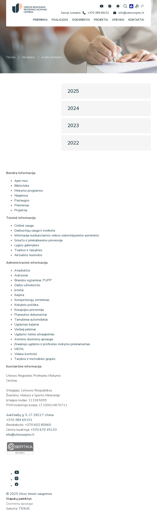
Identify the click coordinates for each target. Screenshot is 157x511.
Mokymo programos (28, 190)
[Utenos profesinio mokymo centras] (29, 8)
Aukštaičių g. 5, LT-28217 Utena (30, 415)
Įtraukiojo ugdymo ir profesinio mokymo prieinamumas (52, 344)
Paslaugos (21, 200)
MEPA (19, 349)
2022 (73, 143)
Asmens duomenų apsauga (33, 339)
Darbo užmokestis (27, 285)
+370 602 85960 (38, 425)
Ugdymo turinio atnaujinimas (34, 334)
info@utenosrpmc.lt (20, 434)
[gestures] (137, 6)
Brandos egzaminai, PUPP (33, 280)
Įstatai (19, 290)
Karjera (19, 295)
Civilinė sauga (24, 225)
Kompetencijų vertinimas (31, 300)
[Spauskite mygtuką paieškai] (125, 6)
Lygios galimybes (26, 245)
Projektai (20, 210)
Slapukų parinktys (19, 498)
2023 (73, 125)
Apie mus (21, 181)
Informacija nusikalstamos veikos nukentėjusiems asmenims (56, 235)
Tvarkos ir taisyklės (28, 250)
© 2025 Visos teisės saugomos (29, 494)
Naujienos (21, 195)
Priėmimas (21, 205)
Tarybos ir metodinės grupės (34, 359)
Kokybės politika (26, 305)
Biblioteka (21, 185)
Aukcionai (21, 275)
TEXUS (24, 508)
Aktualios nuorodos (28, 255)
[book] (131, 6)
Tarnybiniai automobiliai (31, 319)
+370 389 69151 (19, 420)
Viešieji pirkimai (25, 329)
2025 (73, 91)
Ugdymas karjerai (26, 324)
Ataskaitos (22, 270)
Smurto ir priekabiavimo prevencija (38, 240)
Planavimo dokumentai (30, 314)
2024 (73, 108)
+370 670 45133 (44, 429)
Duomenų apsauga (19, 503)
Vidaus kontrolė (25, 354)
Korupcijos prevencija (29, 310)
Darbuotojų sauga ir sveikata (34, 230)
